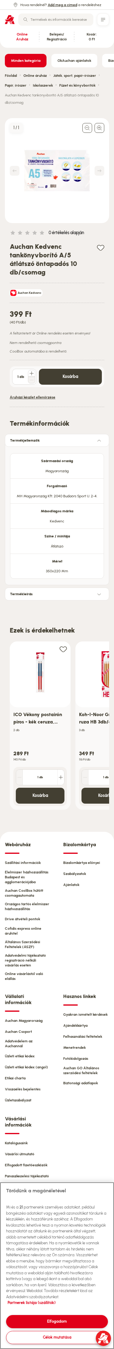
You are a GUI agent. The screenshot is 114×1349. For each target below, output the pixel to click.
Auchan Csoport (18, 1032)
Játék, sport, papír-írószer (74, 75)
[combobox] (55, 19)
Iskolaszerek (43, 85)
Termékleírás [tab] (21, 594)
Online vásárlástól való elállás (24, 976)
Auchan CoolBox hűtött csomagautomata (24, 893)
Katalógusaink (16, 1143)
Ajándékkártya (75, 1025)
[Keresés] (25, 19)
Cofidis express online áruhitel (23, 931)
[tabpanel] (57, 514)
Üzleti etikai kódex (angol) (26, 1067)
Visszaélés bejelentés (22, 1089)
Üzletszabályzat (18, 1100)
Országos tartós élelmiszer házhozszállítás (27, 906)
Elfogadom (57, 1321)
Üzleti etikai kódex (20, 1056)
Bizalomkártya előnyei (81, 863)
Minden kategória (25, 60)
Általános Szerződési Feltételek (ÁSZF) (22, 944)
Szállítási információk (23, 863)
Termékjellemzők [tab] (25, 440)
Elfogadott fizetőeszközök (26, 1165)
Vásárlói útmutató (19, 1154)
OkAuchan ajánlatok (74, 60)
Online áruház (35, 75)
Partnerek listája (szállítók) (32, 1302)
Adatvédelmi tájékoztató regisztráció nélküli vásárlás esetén (25, 960)
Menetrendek (74, 1047)
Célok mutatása (57, 1337)
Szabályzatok (74, 874)
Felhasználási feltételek (82, 1036)
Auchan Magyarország (24, 1020)
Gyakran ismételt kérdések (85, 1014)
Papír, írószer (15, 85)
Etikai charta (15, 1078)
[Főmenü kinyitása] (103, 19)
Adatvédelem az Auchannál (19, 1043)
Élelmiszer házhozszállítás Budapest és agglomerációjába (26, 877)
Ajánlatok (71, 885)
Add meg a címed (62, 5)
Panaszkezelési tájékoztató (27, 1176)
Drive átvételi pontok (22, 919)
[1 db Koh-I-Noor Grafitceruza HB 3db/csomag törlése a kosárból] (85, 777)
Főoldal (11, 75)
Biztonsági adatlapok (80, 1083)
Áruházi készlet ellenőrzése (32, 397)
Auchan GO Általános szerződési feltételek (81, 1070)
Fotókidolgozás (75, 1058)
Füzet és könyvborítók (77, 85)
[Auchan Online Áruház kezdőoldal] (10, 19)
